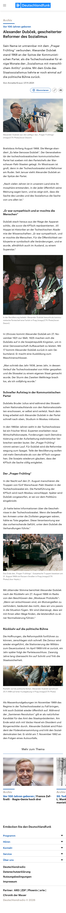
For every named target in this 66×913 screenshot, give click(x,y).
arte (43, 890)
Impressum (10, 881)
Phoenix (33, 890)
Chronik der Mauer (14, 895)
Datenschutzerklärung (17, 871)
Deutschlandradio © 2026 (19, 899)
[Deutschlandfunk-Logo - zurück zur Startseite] (33, 5)
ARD (17, 890)
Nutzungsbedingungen (17, 876)
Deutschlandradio (14, 866)
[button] (4, 5)
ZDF (24, 890)
